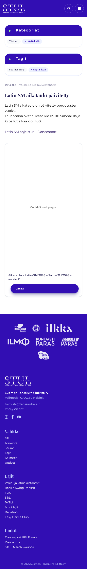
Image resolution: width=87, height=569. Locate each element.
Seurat (9, 448)
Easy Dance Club (17, 517)
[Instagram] (6, 417)
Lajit (8, 453)
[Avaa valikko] (79, 8)
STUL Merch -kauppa (19, 547)
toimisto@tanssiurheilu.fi (22, 404)
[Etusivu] (14, 8)
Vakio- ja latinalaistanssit (22, 483)
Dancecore (12, 542)
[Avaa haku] (68, 8)
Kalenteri (11, 458)
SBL (8, 497)
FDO (8, 492)
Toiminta (11, 443)
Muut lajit (11, 507)
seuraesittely (16, 70)
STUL (8, 438)
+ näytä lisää (32, 41)
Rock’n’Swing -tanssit (20, 488)
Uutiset (10, 462)
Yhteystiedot (14, 409)
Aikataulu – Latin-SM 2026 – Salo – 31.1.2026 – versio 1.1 (39, 277)
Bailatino (11, 512)
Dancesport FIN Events (21, 537)
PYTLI (9, 502)
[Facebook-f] (12, 417)
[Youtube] (19, 417)
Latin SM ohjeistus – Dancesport (31, 132)
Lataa (20, 288)
